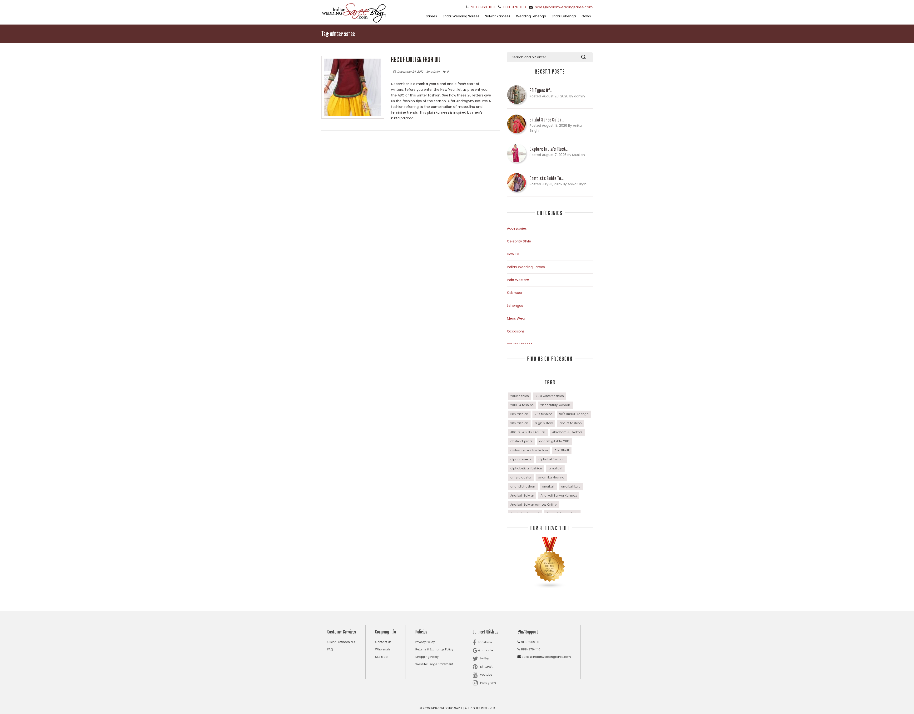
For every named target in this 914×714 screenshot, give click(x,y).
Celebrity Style (519, 241)
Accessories (517, 228)
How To (513, 254)
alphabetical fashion (526, 468)
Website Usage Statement (434, 664)
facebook (485, 642)
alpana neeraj (521, 459)
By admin (433, 72)
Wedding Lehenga (531, 16)
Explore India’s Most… (549, 149)
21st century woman (555, 405)
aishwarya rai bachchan (529, 450)
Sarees (431, 16)
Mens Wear (516, 318)
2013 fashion (519, 396)
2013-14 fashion (522, 405)
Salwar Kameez (497, 16)
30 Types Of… (541, 90)
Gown (586, 16)
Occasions (516, 331)
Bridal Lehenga (564, 16)
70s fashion (543, 414)
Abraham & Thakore (567, 432)
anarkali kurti (571, 486)
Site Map (381, 657)
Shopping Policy (427, 657)
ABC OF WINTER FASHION (415, 59)
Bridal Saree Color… (547, 119)
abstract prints (521, 441)
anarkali (548, 486)
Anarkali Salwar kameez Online (533, 505)
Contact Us (383, 642)
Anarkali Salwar (522, 495)
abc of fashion (571, 423)
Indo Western (518, 279)
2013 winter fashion (550, 396)
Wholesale (382, 649)
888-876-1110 (514, 7)
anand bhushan (522, 486)
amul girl (555, 468)
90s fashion (519, 423)
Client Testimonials (341, 642)
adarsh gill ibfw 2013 (554, 441)
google (487, 650)
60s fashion (519, 414)
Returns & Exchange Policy (434, 649)
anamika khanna (551, 477)
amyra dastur (520, 477)
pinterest (486, 666)
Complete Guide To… (547, 178)
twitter (484, 658)
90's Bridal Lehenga (574, 414)
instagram (488, 683)
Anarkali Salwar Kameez (559, 495)
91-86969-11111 (483, 7)
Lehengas (515, 305)
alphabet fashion (551, 459)
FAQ (330, 649)
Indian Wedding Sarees (526, 267)
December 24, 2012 (410, 72)
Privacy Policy (425, 642)
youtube (486, 675)
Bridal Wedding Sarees (461, 16)
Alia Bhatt (562, 450)
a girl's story (544, 423)
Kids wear (514, 292)
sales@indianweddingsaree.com (564, 7)
